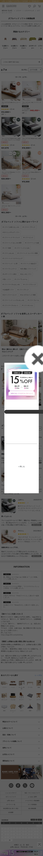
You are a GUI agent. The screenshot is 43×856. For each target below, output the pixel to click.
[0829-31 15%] (21, 382)
